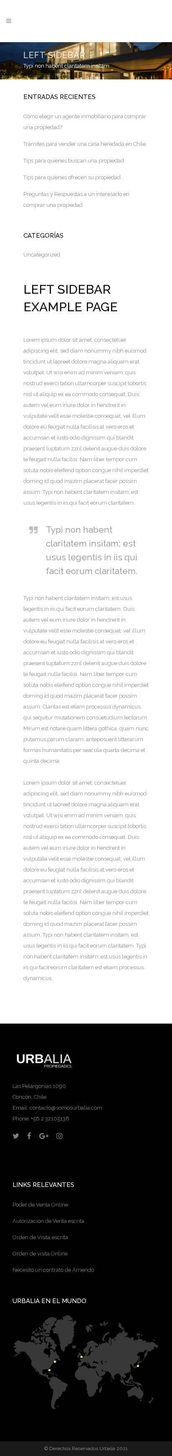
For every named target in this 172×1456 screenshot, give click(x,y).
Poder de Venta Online (40, 1205)
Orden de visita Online (40, 1253)
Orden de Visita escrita (40, 1237)
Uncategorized (41, 255)
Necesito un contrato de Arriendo (53, 1270)
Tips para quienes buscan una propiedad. (74, 161)
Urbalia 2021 (113, 1448)
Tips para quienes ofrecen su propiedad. (72, 177)
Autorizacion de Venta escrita (48, 1221)
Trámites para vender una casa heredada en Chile (84, 144)
